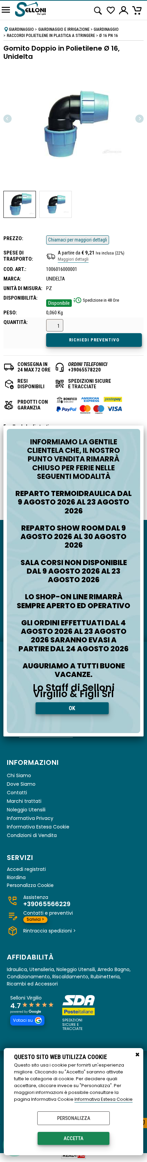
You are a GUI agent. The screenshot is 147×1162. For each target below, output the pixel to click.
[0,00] (138, 10)
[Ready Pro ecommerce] (73, 1155)
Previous (7, 118)
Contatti (17, 792)
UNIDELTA (55, 279)
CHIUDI (137, 1055)
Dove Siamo (21, 784)
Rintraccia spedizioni (49, 930)
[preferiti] (111, 10)
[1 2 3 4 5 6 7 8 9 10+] (55, 326)
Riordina (16, 877)
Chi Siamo (19, 775)
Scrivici (35, 919)
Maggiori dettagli (73, 259)
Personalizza (73, 1118)
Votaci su (23, 1020)
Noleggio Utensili (26, 809)
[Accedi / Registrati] (124, 10)
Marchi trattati (24, 801)
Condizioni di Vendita (32, 835)
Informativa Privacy (30, 818)
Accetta (73, 1138)
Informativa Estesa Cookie (104, 1099)
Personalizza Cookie (30, 885)
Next (139, 118)
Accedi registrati (26, 869)
